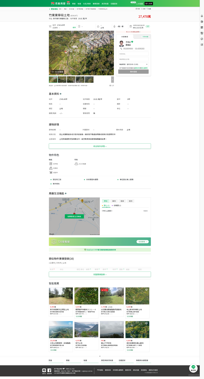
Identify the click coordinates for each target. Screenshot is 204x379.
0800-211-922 (70, 369)
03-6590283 (139, 48)
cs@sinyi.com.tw (87, 371)
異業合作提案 (153, 370)
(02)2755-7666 (65, 371)
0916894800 (128, 48)
